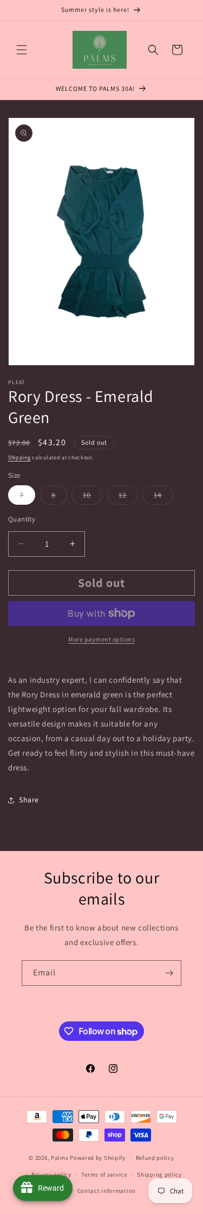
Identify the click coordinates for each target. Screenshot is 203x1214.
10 (92, 497)
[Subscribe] (169, 973)
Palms (60, 1158)
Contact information (106, 1191)
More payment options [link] (101, 639)
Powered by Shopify (98, 1158)
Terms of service (104, 1174)
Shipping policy (159, 1174)
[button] (22, 50)
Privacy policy (51, 1174)
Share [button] (29, 799)
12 (128, 497)
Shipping (19, 457)
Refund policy (155, 1158)
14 (163, 497)
